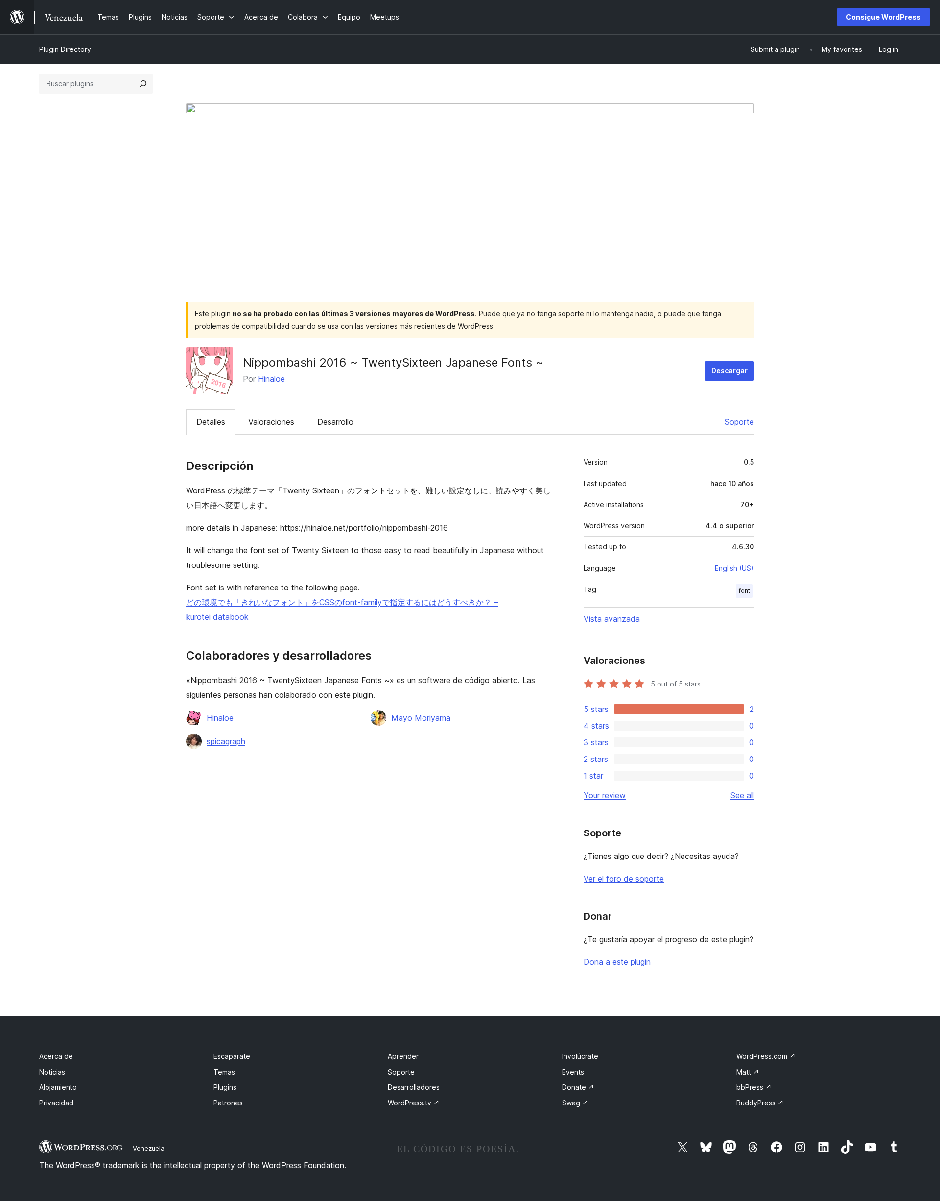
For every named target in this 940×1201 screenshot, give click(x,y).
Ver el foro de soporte (624, 878)
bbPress (754, 1087)
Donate (578, 1087)
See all (742, 795)
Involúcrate (580, 1056)
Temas (224, 1072)
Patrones (228, 1103)
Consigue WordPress (883, 17)
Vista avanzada (612, 619)
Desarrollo (335, 422)
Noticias (52, 1072)
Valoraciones (271, 422)
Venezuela (148, 1148)
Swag (575, 1103)
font (744, 590)
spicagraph (226, 741)
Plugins (224, 1087)
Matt (747, 1072)
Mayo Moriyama (420, 718)
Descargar (729, 371)
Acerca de (56, 1056)
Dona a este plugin (617, 962)
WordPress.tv (414, 1103)
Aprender (403, 1056)
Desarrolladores (414, 1087)
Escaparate (231, 1056)
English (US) (734, 568)
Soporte (739, 422)
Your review (605, 795)
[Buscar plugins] (143, 84)
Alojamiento (58, 1087)
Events (573, 1072)
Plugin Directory (65, 49)
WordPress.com (766, 1056)
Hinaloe (271, 379)
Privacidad (56, 1103)
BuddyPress (760, 1103)
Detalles (210, 422)
